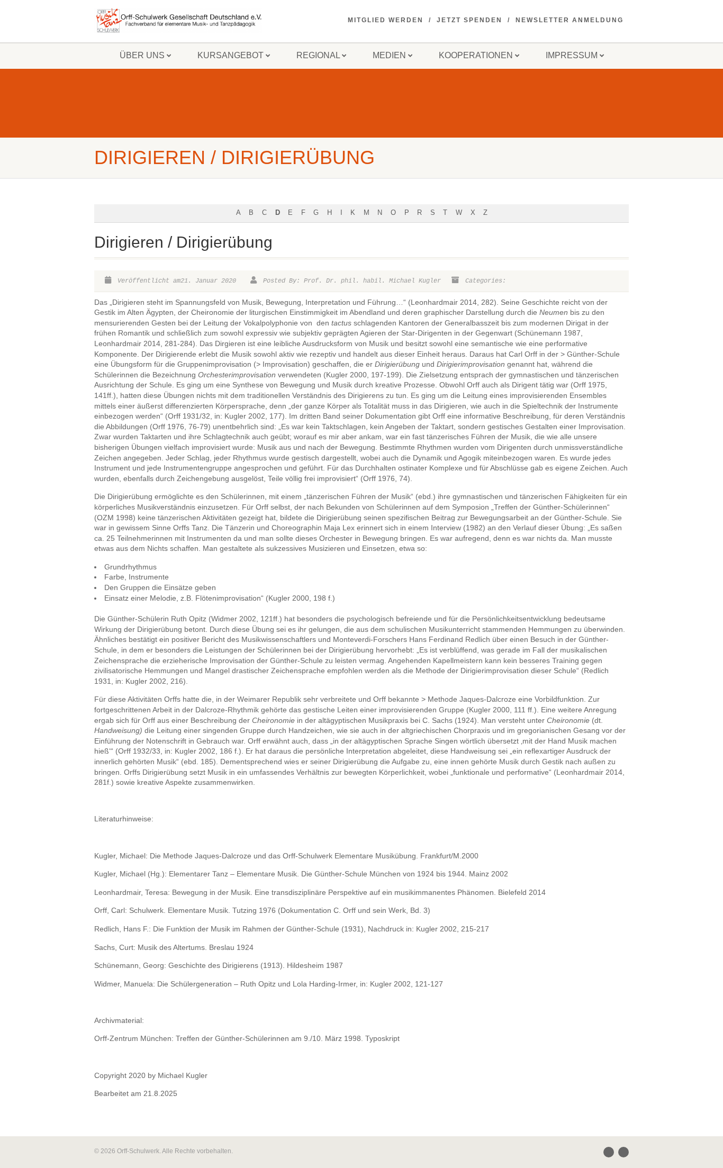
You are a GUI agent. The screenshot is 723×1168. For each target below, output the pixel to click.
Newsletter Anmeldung (569, 20)
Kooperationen (476, 55)
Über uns (142, 55)
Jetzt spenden (469, 20)
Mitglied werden (385, 20)
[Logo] (178, 20)
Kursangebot (230, 55)
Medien (389, 55)
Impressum (572, 55)
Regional (318, 55)
